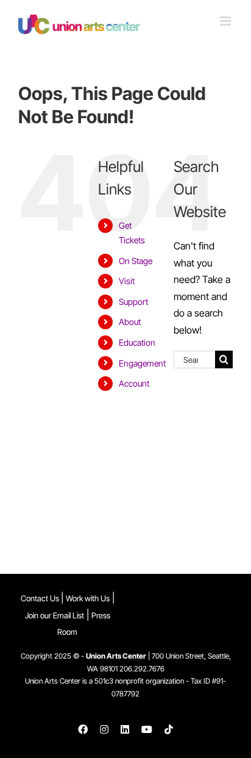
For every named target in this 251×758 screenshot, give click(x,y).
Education (137, 342)
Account (134, 383)
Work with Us (88, 598)
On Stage (135, 261)
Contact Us (41, 598)
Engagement (142, 363)
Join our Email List (54, 615)
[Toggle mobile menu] (226, 21)
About (130, 321)
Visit (127, 281)
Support (133, 301)
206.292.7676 (141, 668)
